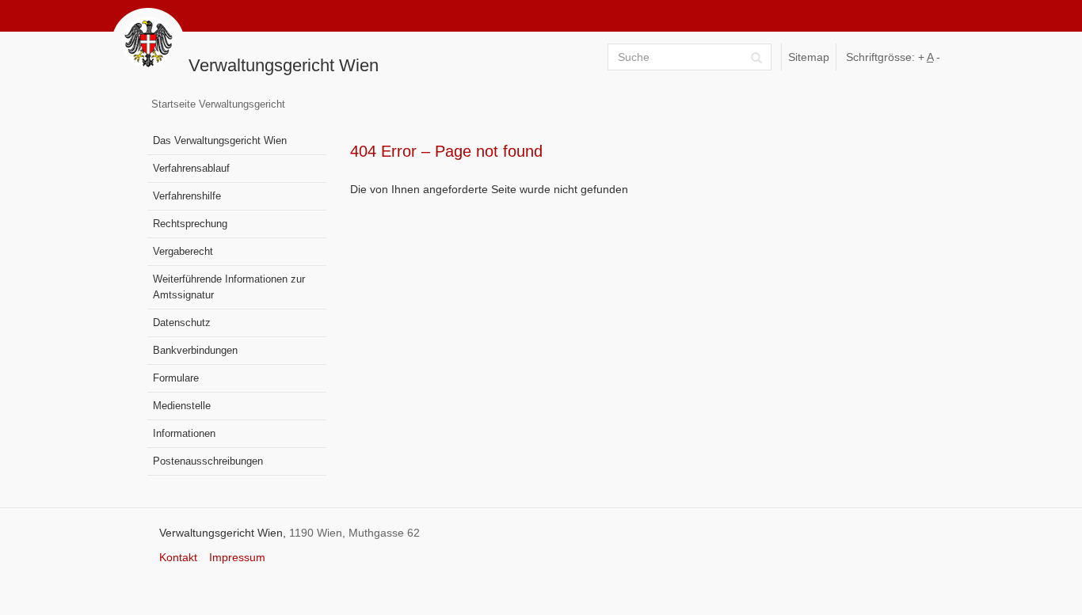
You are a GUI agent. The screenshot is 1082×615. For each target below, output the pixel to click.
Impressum (237, 557)
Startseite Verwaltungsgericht (218, 104)
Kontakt (178, 557)
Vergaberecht (183, 251)
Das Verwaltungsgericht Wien (220, 140)
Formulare (176, 378)
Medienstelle (182, 406)
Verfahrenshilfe (187, 196)
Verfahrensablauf (191, 168)
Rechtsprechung (190, 224)
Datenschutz (182, 322)
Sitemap (808, 57)
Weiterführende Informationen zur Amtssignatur (229, 287)
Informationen (184, 433)
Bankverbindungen (195, 350)
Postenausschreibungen (208, 461)
